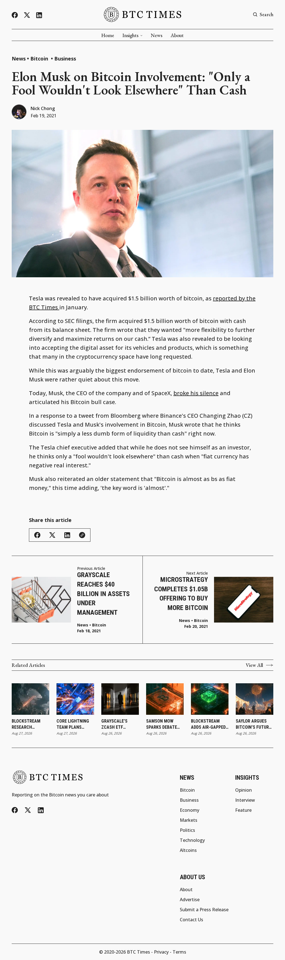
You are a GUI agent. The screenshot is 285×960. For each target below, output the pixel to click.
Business (65, 58)
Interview (245, 800)
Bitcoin (40, 58)
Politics (187, 830)
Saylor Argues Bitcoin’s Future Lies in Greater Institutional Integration (253, 724)
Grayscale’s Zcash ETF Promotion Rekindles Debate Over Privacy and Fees (119, 724)
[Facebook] (15, 15)
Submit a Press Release (204, 909)
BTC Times (138, 952)
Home (107, 35)
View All (254, 665)
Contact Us (191, 919)
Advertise (190, 899)
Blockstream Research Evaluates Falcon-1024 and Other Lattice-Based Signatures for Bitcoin (29, 724)
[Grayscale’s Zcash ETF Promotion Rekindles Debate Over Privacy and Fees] (120, 699)
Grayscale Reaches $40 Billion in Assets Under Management (103, 593)
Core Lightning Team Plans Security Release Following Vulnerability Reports (74, 724)
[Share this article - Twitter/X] (52, 535)
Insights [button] (130, 35)
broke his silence (195, 393)
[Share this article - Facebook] (37, 535)
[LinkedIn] (39, 15)
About (177, 35)
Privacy (161, 952)
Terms (179, 952)
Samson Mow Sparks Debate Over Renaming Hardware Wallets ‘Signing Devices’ (164, 724)
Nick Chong (43, 108)
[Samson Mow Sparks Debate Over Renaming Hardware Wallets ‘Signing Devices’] (165, 699)
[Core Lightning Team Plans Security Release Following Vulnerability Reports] (75, 699)
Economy (189, 810)
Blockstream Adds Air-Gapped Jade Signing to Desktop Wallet (208, 724)
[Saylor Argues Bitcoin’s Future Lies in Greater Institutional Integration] (254, 699)
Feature (243, 810)
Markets (188, 820)
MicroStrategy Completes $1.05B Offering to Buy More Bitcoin (181, 594)
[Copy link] (82, 535)
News (156, 35)
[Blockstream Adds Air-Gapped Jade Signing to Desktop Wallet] (210, 699)
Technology (192, 840)
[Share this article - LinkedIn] (67, 535)
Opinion (243, 790)
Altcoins (188, 850)
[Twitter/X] (27, 15)
